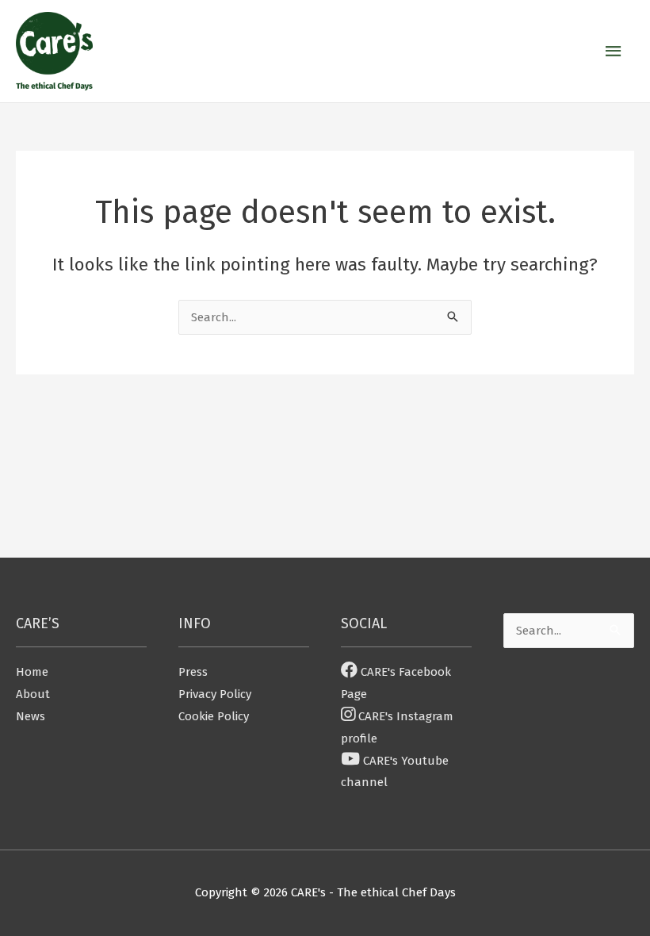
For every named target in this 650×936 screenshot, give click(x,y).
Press (193, 672)
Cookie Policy (213, 716)
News (30, 716)
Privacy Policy (214, 694)
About (33, 694)
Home (32, 672)
